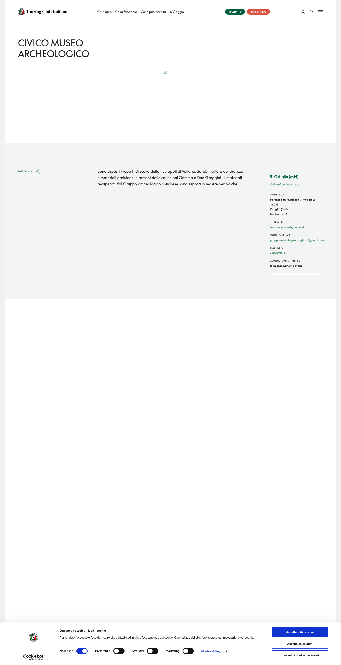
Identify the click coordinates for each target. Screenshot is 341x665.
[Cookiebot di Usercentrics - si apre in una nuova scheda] (33, 657)
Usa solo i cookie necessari (300, 655)
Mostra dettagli (211, 651)
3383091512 (277, 252)
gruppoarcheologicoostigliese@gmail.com (297, 240)
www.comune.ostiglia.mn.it (287, 227)
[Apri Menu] (320, 12)
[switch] (119, 651)
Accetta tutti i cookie (300, 632)
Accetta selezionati (300, 643)
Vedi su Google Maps (283, 184)
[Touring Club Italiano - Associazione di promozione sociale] (42, 11)
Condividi (25, 170)
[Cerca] (311, 12)
